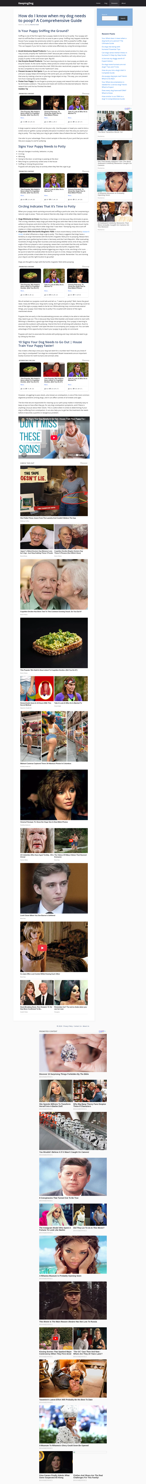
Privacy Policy (68, 1026)
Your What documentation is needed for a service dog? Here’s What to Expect (114, 84)
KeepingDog (25, 3)
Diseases (114, 3)
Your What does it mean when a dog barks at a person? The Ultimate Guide (114, 40)
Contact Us (78, 1026)
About (124, 3)
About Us (86, 1026)
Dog (105, 3)
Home (98, 3)
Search (104, 14)
